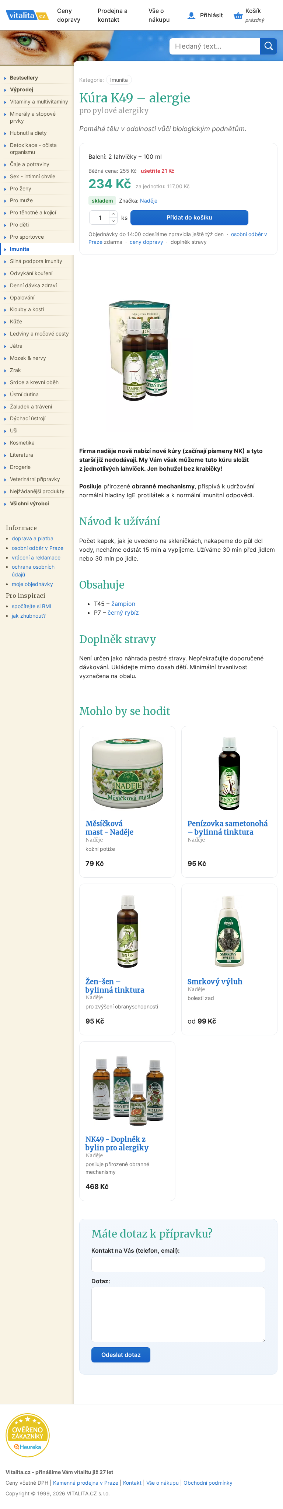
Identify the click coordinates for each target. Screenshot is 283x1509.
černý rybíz (123, 612)
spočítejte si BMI (31, 606)
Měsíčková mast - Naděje (109, 831)
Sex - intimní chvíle (32, 176)
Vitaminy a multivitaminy (39, 101)
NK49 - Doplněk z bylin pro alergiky (117, 1147)
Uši (13, 430)
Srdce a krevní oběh (34, 382)
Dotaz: (100, 1281)
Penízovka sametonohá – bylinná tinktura (228, 831)
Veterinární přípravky (35, 479)
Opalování (22, 297)
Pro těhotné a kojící (33, 212)
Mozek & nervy (28, 358)
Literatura (21, 455)
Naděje (148, 200)
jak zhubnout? (29, 616)
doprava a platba (32, 538)
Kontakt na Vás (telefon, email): (135, 1250)
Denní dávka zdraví (33, 285)
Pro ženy (20, 188)
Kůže (16, 321)
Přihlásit (211, 15)
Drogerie (20, 467)
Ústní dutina (24, 394)
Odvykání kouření (31, 273)
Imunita (119, 80)
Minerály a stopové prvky (33, 117)
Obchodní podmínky (208, 1483)
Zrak (15, 370)
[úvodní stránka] (27, 15)
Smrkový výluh (215, 985)
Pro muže (21, 200)
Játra (16, 346)
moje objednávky (32, 584)
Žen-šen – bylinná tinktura (114, 989)
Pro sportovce (27, 237)
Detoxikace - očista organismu (33, 148)
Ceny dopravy (68, 15)
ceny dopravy (146, 242)
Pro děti (19, 224)
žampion (123, 603)
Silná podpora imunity (36, 261)
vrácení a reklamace (36, 557)
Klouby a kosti (27, 309)
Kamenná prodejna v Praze (85, 1483)
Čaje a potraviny (29, 164)
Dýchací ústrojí (27, 418)
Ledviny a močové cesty (39, 333)
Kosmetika (22, 442)
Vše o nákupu (159, 15)
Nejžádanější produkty (37, 491)
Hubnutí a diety (28, 133)
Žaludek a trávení (31, 406)
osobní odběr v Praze (37, 548)
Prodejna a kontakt (112, 15)
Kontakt (132, 1483)
